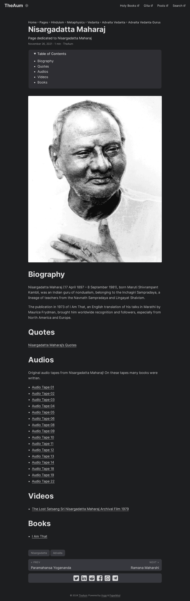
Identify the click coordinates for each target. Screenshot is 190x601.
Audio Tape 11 (42, 444)
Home (32, 22)
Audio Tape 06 (43, 418)
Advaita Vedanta (113, 22)
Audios (42, 71)
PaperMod (114, 595)
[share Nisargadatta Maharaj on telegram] (115, 579)
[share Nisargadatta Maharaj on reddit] (92, 579)
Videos (42, 77)
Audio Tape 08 (43, 425)
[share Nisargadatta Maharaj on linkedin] (84, 579)
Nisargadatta (39, 552)
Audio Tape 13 (43, 456)
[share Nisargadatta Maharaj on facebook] (99, 579)
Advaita (57, 552)
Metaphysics (76, 22)
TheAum (13, 5)
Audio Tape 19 (43, 475)
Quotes (43, 66)
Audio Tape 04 (43, 406)
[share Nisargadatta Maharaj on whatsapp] (107, 579)
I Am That (39, 536)
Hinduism (57, 22)
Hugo (104, 595)
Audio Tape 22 (43, 481)
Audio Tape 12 (43, 450)
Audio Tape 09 (43, 431)
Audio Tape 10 (43, 437)
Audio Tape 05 (43, 412)
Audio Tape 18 (43, 469)
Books (42, 82)
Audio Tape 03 (43, 400)
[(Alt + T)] (26, 5)
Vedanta (93, 22)
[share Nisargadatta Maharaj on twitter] (76, 579)
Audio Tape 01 (43, 387)
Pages (44, 22)
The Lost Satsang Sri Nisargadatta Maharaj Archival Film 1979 (80, 509)
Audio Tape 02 (43, 393)
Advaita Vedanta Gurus (144, 22)
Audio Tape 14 (43, 462)
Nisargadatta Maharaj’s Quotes (52, 345)
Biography (45, 61)
